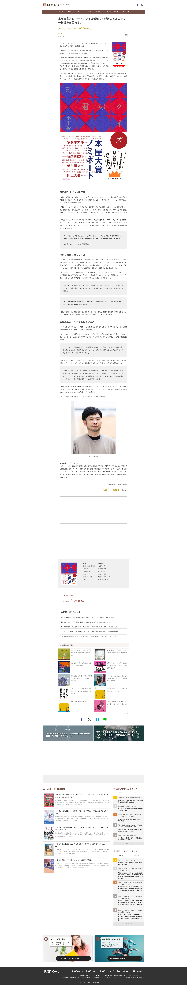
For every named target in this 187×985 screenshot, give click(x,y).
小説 (61, 34)
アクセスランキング (112, 12)
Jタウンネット (138, 971)
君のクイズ (70, 28)
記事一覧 (60, 12)
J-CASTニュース (77, 971)
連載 (89, 12)
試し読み (98, 12)
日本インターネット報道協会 (134, 978)
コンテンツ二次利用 (84, 978)
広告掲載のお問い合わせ (117, 958)
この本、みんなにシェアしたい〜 (68, 958)
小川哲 (79, 28)
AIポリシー (109, 978)
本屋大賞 (87, 28)
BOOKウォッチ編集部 (111, 490)
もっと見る (129, 843)
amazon (66, 601)
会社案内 (98, 976)
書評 (69, 12)
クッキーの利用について (135, 976)
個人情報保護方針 (119, 976)
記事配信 (73, 978)
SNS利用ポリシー (98, 978)
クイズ (62, 28)
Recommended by (120, 713)
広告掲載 (65, 978)
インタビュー (79, 12)
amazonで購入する (119, 66)
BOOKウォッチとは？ (87, 976)
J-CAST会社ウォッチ (107, 971)
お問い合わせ (108, 976)
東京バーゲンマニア (123, 971)
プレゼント (126, 12)
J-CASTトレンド (91, 971)
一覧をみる (61, 789)
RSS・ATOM (119, 978)
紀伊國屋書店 (79, 601)
